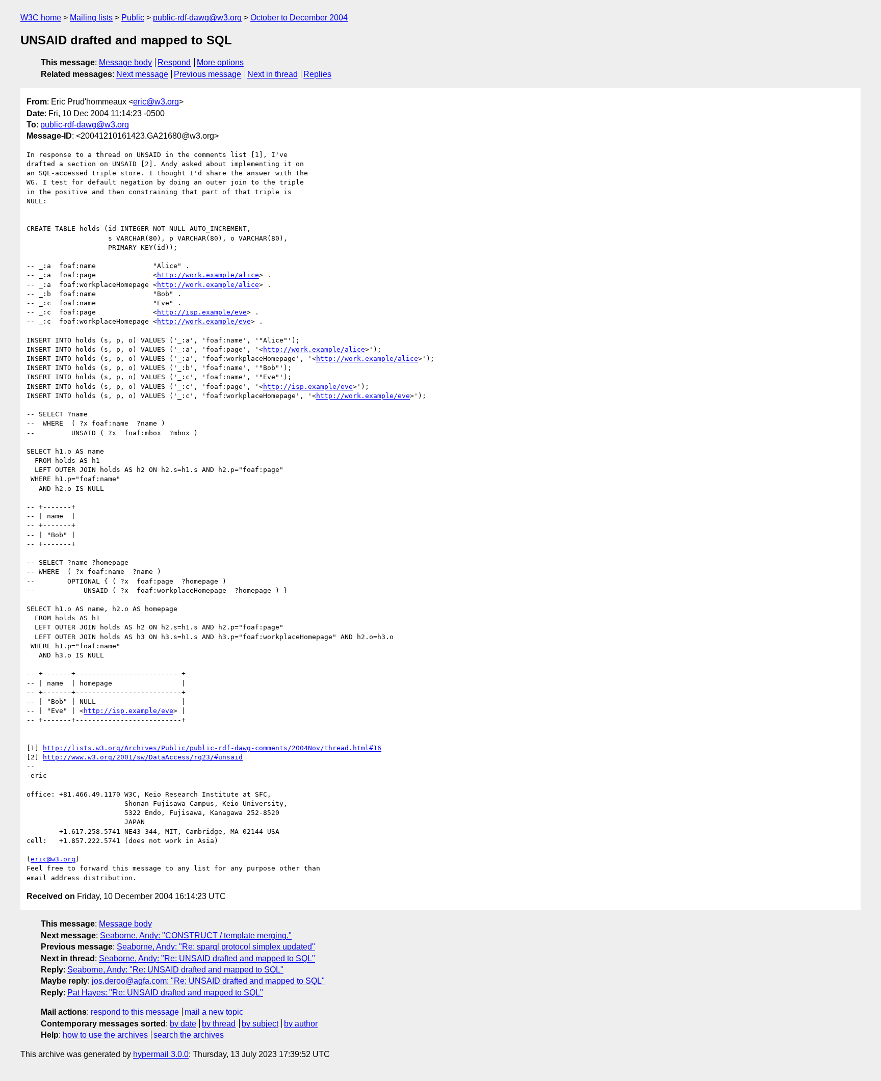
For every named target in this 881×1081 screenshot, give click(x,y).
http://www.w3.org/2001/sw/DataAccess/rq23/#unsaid (143, 757)
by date (183, 1023)
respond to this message (135, 1012)
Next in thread (272, 74)
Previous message (207, 74)
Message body (125, 62)
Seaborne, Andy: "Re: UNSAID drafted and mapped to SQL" (207, 958)
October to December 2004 (299, 17)
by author (301, 1023)
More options (220, 62)
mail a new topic (214, 1012)
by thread (219, 1023)
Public (132, 17)
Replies (317, 74)
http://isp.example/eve (202, 312)
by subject (260, 1023)
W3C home (40, 17)
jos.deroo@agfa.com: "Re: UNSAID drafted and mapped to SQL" (208, 981)
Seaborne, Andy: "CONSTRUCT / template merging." (196, 935)
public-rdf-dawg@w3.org (197, 17)
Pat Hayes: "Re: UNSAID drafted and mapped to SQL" (165, 992)
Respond (174, 62)
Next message (142, 74)
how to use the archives (105, 1035)
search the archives (188, 1035)
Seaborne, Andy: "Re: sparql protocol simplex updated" (216, 946)
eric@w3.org (156, 101)
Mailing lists (91, 17)
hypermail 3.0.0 (161, 1054)
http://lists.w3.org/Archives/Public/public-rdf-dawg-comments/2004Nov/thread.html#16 (212, 748)
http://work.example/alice (208, 275)
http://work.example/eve (204, 321)
